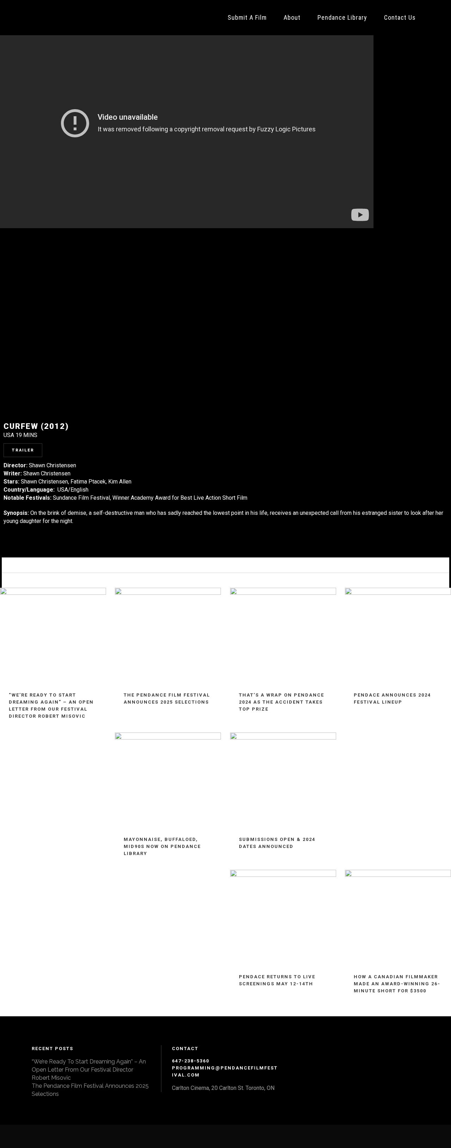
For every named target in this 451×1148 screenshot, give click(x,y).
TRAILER (23, 450)
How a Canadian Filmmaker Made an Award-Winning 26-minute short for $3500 (397, 983)
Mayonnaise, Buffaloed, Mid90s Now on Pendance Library (162, 846)
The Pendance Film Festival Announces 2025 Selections (90, 1090)
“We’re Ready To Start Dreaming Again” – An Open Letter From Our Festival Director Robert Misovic (89, 1069)
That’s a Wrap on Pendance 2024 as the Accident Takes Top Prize (281, 702)
